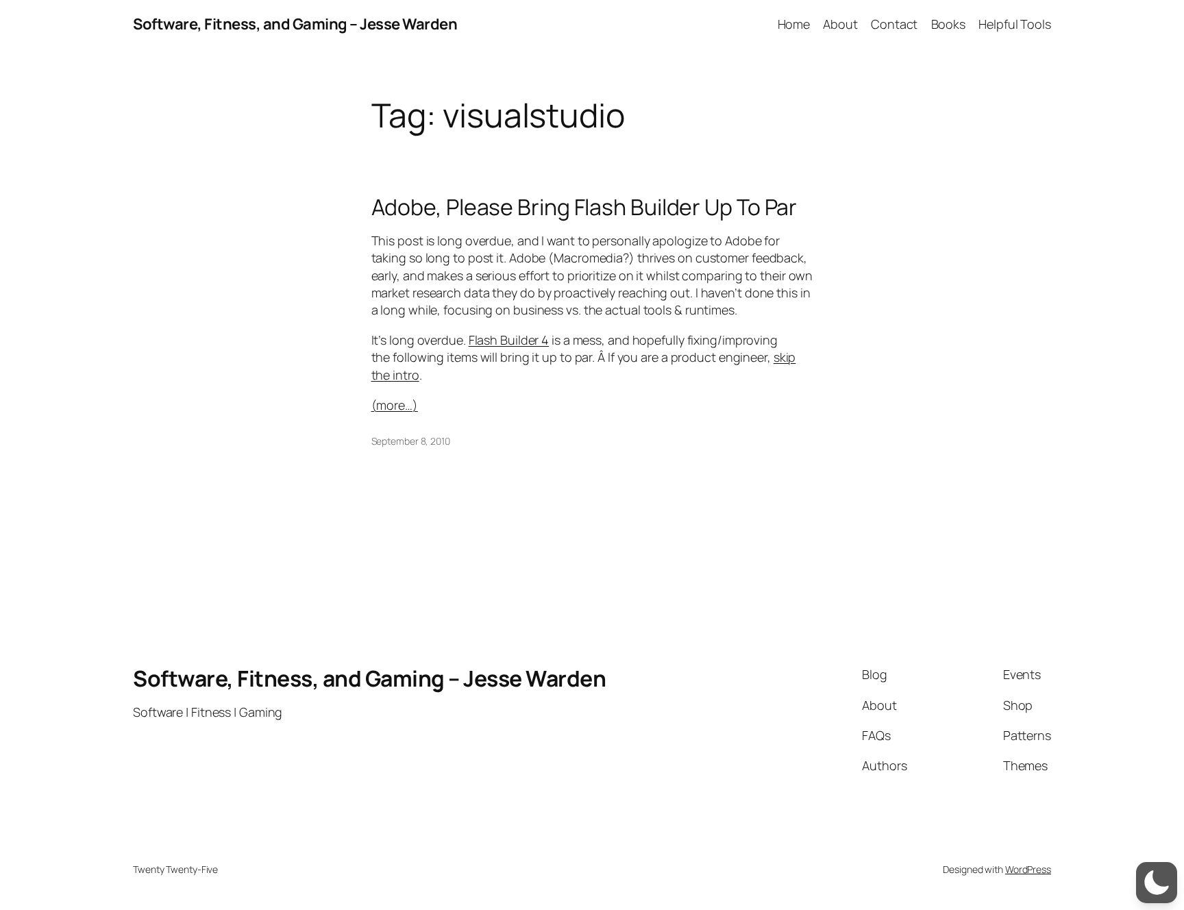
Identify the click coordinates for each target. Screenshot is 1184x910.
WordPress (1028, 869)
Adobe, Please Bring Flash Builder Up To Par (584, 207)
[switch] (1156, 882)
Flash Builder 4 (509, 340)
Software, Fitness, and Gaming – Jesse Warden (295, 24)
